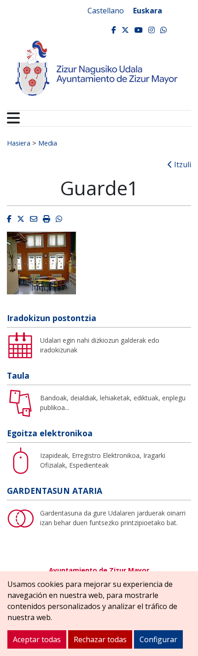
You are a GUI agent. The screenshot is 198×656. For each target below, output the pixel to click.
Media (47, 142)
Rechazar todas (100, 639)
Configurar (158, 639)
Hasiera (18, 142)
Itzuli (181, 164)
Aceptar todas (37, 639)
